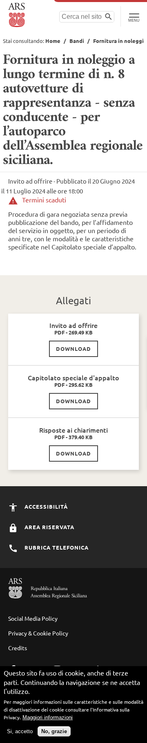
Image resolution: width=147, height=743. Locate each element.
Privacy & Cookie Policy (38, 633)
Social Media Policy (33, 618)
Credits (17, 647)
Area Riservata (48, 526)
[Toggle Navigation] (133, 16)
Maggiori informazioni (47, 717)
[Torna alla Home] (17, 15)
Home (52, 40)
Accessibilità (45, 506)
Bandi (76, 40)
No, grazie (54, 731)
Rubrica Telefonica (56, 547)
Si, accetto (20, 731)
